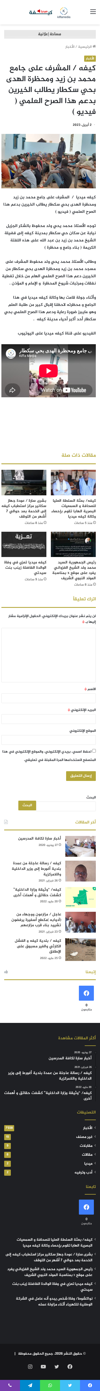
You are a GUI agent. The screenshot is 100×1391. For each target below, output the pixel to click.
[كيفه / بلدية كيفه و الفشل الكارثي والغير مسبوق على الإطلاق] (80, 949)
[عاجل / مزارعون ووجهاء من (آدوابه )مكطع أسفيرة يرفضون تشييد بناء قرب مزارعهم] (80, 922)
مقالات (87, 1155)
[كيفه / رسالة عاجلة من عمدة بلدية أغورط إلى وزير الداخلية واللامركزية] (80, 871)
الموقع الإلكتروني (82, 731)
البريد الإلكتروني (82, 710)
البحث (91, 798)
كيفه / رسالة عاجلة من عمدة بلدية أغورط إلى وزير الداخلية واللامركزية (36, 868)
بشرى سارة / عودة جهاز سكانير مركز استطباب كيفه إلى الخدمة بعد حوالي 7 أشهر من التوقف (23, 509)
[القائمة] (93, 14)
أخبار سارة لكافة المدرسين (39, 838)
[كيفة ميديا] (50, 12)
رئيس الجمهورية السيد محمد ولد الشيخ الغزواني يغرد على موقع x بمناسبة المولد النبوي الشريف (74, 570)
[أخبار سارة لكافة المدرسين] (80, 846)
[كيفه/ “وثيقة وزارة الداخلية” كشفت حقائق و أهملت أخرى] (80, 897)
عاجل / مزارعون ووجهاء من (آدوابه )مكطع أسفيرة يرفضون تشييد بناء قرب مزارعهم (36, 919)
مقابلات (86, 1146)
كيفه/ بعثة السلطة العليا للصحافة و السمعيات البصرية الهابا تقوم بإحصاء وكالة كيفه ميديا (73, 509)
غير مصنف (84, 1137)
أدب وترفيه (83, 1173)
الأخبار (69, 47)
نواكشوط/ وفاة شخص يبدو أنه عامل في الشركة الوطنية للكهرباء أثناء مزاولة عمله (54, 1302)
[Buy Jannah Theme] (50, 35)
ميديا (88, 1164)
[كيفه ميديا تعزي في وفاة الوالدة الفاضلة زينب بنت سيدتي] (23, 544)
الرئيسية (85, 47)
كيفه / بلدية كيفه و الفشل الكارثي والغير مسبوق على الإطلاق (38, 946)
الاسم (90, 689)
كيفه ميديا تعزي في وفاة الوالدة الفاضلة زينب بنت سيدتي (25, 567)
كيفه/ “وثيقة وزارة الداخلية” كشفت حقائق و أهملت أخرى (37, 892)
